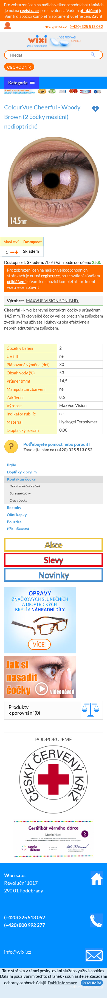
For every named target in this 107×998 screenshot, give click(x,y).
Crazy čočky (18, 500)
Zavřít (97, 16)
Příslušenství (18, 528)
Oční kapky (17, 514)
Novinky (53, 575)
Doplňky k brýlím (22, 472)
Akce (54, 545)
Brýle (11, 464)
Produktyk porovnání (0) (24, 710)
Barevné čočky (20, 493)
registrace (29, 10)
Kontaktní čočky (21, 479)
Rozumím (91, 982)
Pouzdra (14, 521)
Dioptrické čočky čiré (25, 486)
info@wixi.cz (55, 27)
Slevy (53, 560)
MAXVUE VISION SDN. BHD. (52, 300)
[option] (53, 91)
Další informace (62, 982)
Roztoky (14, 507)
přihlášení (89, 10)
